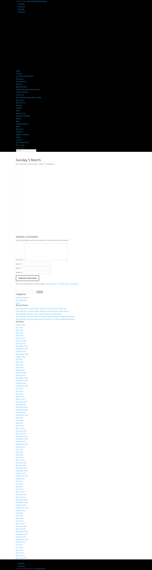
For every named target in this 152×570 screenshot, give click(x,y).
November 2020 (22, 502)
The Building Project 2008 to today (28, 97)
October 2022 (21, 441)
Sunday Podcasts (22, 124)
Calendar (19, 132)
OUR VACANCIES (22, 92)
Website (19, 272)
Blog (17, 121)
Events (18, 137)
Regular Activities (22, 134)
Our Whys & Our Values (24, 76)
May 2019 (19, 550)
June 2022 (19, 452)
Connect (19, 140)
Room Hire (20, 100)
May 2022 (19, 455)
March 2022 (20, 460)
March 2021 (20, 492)
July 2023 (19, 418)
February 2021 (21, 494)
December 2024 (22, 378)
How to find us (21, 81)
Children (19, 108)
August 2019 (20, 542)
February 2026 (21, 341)
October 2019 (21, 537)
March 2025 (20, 370)
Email (18, 268)
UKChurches (40, 569)
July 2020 (19, 513)
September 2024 (22, 386)
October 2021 (21, 473)
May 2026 (19, 333)
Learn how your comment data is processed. (61, 284)
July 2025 (19, 359)
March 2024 (20, 399)
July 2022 (19, 449)
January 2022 (21, 465)
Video (18, 127)
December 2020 (22, 500)
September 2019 (22, 540)
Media (18, 119)
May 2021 (19, 487)
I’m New (19, 74)
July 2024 (19, 388)
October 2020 (21, 505)
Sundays (19, 105)
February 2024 (21, 402)
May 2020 (19, 518)
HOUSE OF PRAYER (23, 116)
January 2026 (21, 343)
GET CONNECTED (22, 142)
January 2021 (21, 497)
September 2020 (22, 508)
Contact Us (20, 95)
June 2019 (19, 547)
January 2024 (21, 404)
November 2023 (22, 410)
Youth (18, 111)
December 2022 (22, 436)
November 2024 (22, 381)
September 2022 (22, 444)
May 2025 (19, 365)
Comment (20, 260)
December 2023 (22, 407)
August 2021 (20, 479)
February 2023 (21, 431)
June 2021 (19, 484)
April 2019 (19, 553)
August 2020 (20, 510)
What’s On (19, 129)
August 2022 (20, 447)
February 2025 (21, 373)
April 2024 (19, 396)
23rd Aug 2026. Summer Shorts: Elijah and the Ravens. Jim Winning (41, 309)
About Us (19, 84)
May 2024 (19, 394)
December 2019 (22, 531)
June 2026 (19, 330)
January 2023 (21, 434)
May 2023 (19, 423)
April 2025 (19, 367)
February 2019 (21, 558)
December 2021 (22, 468)
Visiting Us (20, 79)
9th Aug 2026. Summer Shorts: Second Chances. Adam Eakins (39, 314)
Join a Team (20, 145)
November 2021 (22, 471)
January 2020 (21, 529)
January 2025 (21, 375)
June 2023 (19, 420)
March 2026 (20, 338)
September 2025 (22, 354)
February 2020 (21, 526)
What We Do (20, 103)
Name (19, 264)
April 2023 (19, 426)
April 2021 (19, 489)
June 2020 (19, 516)
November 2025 (22, 349)
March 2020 (20, 524)
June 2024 (19, 391)
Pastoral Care (21, 113)
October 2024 (21, 383)
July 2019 (19, 545)
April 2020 (19, 521)
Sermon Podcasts (22, 298)
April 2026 (19, 335)
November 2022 (22, 439)
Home (18, 71)
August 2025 (20, 357)
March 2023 (20, 428)
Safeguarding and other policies (28, 89)
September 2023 (22, 415)
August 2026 (20, 325)
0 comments (49, 164)
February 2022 (21, 463)
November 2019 (22, 534)
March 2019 (20, 555)
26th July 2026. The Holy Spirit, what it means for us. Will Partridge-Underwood (45, 319)
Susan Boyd (22, 164)
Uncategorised (21, 300)
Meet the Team (21, 87)
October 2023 (21, 412)
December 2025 (22, 346)
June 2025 (19, 362)
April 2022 (19, 457)
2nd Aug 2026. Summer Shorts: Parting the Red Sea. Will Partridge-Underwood (45, 316)
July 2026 (19, 328)
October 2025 (21, 351)
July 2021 (19, 481)
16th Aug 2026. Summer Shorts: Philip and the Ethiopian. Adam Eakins (42, 311)
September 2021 (22, 476)
